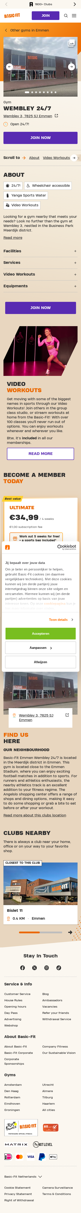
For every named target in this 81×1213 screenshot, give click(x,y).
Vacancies (49, 1006)
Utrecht (48, 1084)
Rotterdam (12, 1097)
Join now (40, 138)
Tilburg (47, 1097)
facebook (22, 967)
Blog (45, 994)
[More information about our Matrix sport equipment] (16, 1144)
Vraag (65, 15)
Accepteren (40, 633)
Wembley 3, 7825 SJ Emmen (27, 116)
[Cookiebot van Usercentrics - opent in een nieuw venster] (57, 547)
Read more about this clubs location (34, 815)
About (34, 158)
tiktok (58, 967)
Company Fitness (55, 1046)
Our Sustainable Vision (59, 1052)
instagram (46, 967)
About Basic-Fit (15, 1046)
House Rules (13, 1000)
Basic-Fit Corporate (18, 1052)
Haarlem (48, 1103)
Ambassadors (52, 1000)
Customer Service (17, 994)
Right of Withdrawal (19, 1200)
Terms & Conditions (56, 1194)
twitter (34, 967)
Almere (47, 1091)
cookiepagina (54, 603)
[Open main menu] (74, 16)
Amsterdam (13, 1084)
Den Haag (11, 1091)
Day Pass (10, 1013)
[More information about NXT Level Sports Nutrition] (42, 1144)
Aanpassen (38, 647)
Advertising (12, 1019)
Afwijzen (40, 662)
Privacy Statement (18, 1194)
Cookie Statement (17, 1187)
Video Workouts (56, 158)
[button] (5, 4)
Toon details (58, 619)
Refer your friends (55, 1013)
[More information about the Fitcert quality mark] (51, 1128)
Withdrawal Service (56, 1019)
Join (46, 15)
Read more (12, 238)
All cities (48, 1110)
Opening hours (15, 1006)
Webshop (11, 1025)
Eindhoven (12, 1103)
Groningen (12, 1110)
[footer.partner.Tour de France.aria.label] (21, 1127)
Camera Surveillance (57, 1187)
